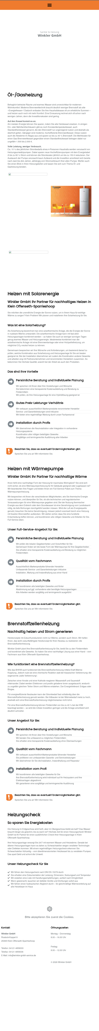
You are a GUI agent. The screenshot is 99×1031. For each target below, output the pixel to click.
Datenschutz (25, 963)
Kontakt (39, 963)
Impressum (9, 963)
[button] (49, 5)
